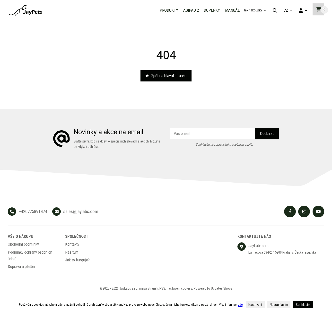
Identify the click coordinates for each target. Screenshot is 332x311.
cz (289, 12)
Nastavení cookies (179, 288)
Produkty (169, 10)
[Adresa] (241, 246)
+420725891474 (33, 211)
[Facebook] (290, 211)
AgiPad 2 (191, 10)
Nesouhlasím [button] (279, 305)
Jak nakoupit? (252, 10)
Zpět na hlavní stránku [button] (168, 75)
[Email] (56, 211)
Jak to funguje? (77, 260)
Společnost (76, 236)
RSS (162, 288)
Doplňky (212, 10)
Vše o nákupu (20, 236)
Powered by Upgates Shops (213, 288)
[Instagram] (304, 211)
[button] (318, 9)
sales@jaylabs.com (80, 211)
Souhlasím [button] (303, 305)
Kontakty (72, 244)
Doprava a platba (21, 266)
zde (240, 304)
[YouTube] (318, 211)
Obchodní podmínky (23, 244)
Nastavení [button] (255, 305)
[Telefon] (12, 211)
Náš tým (71, 252)
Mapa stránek (148, 288)
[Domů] (25, 10)
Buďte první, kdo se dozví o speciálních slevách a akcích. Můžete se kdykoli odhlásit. (117, 144)
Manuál (232, 10)
